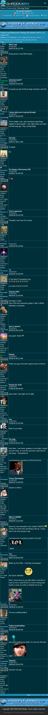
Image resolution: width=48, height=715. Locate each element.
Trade (19, 37)
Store (45, 15)
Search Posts (20, 15)
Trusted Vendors (34, 15)
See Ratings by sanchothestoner (13, 40)
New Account (29, 13)
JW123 (4, 44)
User (34, 37)
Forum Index (7, 15)
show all (18, 42)
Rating (29, 37)
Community (11, 8)
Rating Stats (31, 40)
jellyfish (4, 419)
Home (3, 8)
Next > (13, 42)
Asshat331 (3, 385)
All (8, 37)
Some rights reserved (36, 709)
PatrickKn (3, 604)
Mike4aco (5, 439)
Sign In (18, 13)
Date (39, 37)
